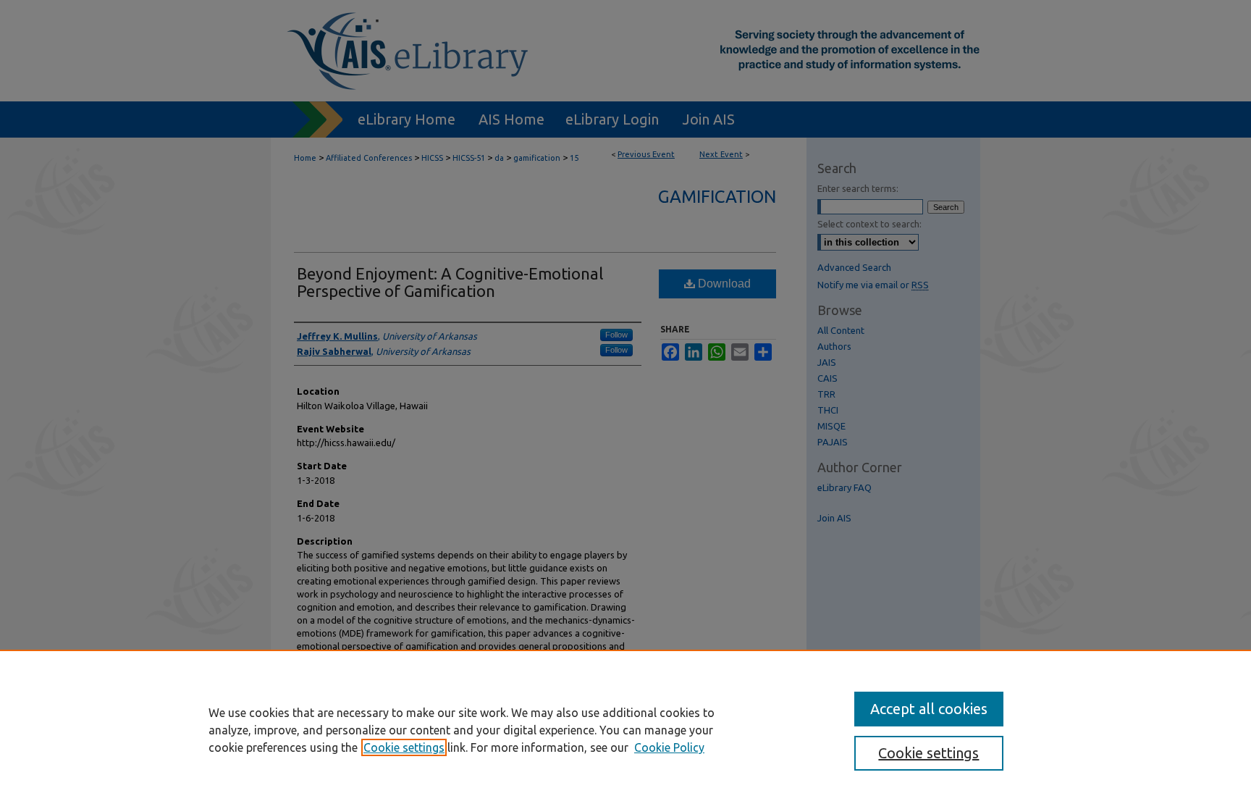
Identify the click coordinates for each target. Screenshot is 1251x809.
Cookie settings (404, 747)
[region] (625, 729)
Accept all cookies (928, 708)
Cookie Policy (669, 747)
